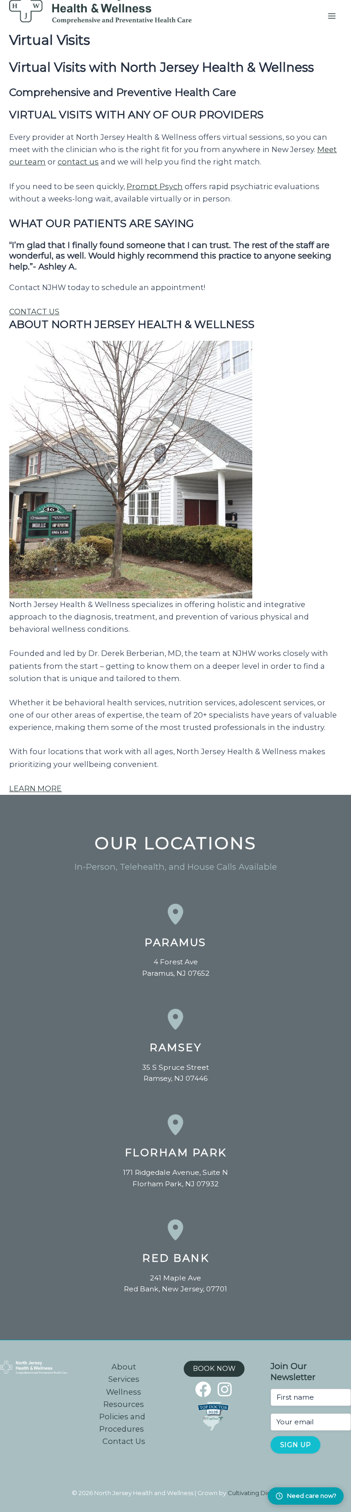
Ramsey (175, 1047)
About (124, 1366)
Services (123, 1379)
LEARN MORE (35, 788)
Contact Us (123, 1441)
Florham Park (176, 1152)
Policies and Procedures (122, 1422)
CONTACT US (34, 311)
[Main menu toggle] (331, 16)
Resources (123, 1404)
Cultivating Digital (254, 1492)
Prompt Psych (155, 186)
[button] (214, 1369)
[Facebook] (203, 1389)
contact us (78, 161)
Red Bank (175, 1258)
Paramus (175, 942)
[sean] (225, 1389)
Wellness (123, 1391)
